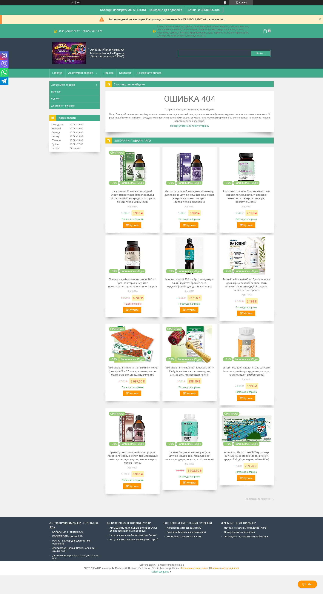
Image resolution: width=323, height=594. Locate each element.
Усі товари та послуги (258, 499)
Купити (134, 225)
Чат (310, 584)
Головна (57, 72)
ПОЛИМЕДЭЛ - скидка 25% (67, 536)
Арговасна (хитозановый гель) (184, 527)
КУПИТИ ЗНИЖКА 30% (204, 10)
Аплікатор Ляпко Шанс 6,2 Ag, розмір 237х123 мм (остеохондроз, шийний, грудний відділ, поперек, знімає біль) (246, 455)
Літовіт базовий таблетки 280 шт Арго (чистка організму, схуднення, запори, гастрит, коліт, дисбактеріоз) (246, 371)
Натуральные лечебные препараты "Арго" (134, 539)
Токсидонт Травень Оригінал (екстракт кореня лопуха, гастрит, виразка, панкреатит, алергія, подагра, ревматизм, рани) (246, 196)
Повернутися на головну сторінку (189, 125)
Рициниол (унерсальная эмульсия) (186, 532)
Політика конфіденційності (224, 568)
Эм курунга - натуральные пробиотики (246, 536)
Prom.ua (179, 565)
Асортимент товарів (80, 72)
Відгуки (55, 98)
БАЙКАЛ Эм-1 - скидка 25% (67, 531)
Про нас (108, 72)
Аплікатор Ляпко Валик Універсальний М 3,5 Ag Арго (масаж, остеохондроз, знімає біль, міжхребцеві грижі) (189, 371)
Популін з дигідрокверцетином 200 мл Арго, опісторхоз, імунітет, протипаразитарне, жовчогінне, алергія (132, 283)
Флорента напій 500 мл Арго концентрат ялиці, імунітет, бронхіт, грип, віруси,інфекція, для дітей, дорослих (189, 283)
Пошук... (260, 53)
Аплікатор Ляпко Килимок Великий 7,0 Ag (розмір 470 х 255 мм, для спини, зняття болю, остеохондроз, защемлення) (133, 371)
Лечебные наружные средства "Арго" (245, 527)
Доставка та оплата (149, 72)
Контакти (125, 72)
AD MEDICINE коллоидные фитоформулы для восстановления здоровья (133, 529)
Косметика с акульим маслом (184, 536)
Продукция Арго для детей (239, 532)
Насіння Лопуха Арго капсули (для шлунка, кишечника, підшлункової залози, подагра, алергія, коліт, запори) (189, 455)
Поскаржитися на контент (195, 568)
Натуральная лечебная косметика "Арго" (133, 535)
